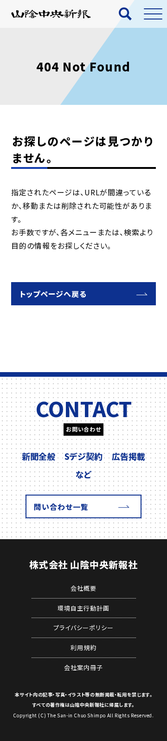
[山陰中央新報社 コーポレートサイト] (51, 13)
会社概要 (83, 588)
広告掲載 (128, 456)
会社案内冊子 (83, 667)
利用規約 (83, 647)
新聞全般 (38, 456)
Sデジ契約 (83, 456)
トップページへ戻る (53, 293)
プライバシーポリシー (83, 627)
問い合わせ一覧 (61, 506)
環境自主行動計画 (83, 608)
